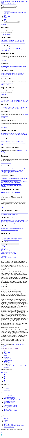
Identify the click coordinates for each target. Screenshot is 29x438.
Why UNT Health (8, 362)
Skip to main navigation (16, 1)
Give (5, 19)
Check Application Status (6, 66)
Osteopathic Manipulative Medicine (13, 221)
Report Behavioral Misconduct (11, 410)
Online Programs (20, 48)
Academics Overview (6, 34)
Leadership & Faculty (8, 101)
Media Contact (7, 419)
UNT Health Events (20, 108)
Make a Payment (14, 230)
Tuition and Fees (16, 73)
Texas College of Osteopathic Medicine (10, 40)
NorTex (2, 178)
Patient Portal (7, 230)
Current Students (17, 12)
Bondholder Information (9, 398)
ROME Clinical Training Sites (8, 252)
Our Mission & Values (6, 100)
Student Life (3, 141)
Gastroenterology (16, 220)
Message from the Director (7, 250)
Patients (2, 207)
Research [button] (3, 152)
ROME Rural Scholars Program (8, 253)
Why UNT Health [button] (5, 84)
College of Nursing (20, 43)
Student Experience (8, 358)
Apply (5, 17)
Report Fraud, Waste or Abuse (11, 424)
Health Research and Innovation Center (13, 178)
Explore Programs (5, 48)
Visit (5, 15)
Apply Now (3, 60)
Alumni (7, 13)
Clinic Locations (12, 228)
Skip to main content (5, 1)
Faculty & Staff (4, 249)
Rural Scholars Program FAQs (8, 254)
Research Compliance (10, 181)
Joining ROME (4, 246)
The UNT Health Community (20, 101)
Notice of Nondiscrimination (10, 405)
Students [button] (3, 117)
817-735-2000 (4, 372)
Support (5, 355)
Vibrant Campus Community (15, 133)
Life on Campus (4, 133)
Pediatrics (3, 213)
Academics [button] (3, 24)
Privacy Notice (7, 407)
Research (6, 361)
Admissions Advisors (17, 66)
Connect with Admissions (7, 83)
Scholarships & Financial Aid (12, 74)
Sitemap (5, 423)
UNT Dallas (6, 388)
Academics (6, 357)
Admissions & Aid (8, 360)
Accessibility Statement (9, 395)
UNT (5, 387)
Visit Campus (4, 127)
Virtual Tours (7, 134)
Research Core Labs (19, 181)
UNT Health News (10, 108)
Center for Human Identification (8, 168)
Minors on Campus (8, 403)
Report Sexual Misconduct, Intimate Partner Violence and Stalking (14, 426)
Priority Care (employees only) (11, 214)
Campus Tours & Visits (16, 134)
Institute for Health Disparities (11, 170)
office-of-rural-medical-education (11, 240)
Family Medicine (9, 213)
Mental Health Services (9, 402)
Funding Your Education (6, 73)
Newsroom (6, 420)
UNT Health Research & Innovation (9, 107)
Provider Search (4, 228)
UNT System (7, 390)
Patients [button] (2, 193)
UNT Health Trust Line (9, 401)
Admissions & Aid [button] (5, 50)
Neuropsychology (11, 223)
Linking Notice (7, 409)
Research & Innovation (6, 163)
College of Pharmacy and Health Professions (12, 42)
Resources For (7, 364)
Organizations (7, 143)
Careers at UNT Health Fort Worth (12, 399)
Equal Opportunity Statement (10, 406)
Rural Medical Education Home (8, 257)
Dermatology (9, 220)
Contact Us (3, 248)
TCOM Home (4, 256)
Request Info (7, 16)
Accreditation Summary (9, 397)
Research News (4, 192)
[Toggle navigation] (2, 8)
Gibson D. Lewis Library (12, 141)
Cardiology (3, 220)
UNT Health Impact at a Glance (18, 100)
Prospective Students (8, 12)
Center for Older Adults (10, 172)
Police (5, 421)
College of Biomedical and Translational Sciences (12, 41)
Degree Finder (12, 48)
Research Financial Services (12, 185)
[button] (1, 5)
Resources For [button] (7, 11)
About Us (3, 245)
